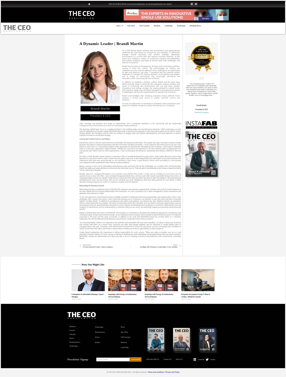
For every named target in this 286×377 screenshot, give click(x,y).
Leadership (168, 26)
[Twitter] (196, 4)
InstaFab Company (201, 112)
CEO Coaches (144, 26)
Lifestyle (72, 334)
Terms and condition (156, 372)
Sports (71, 338)
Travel (97, 337)
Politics (97, 342)
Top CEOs (131, 26)
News (118, 26)
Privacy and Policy (172, 372)
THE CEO (81, 13)
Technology (181, 26)
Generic (72, 330)
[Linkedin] (192, 4)
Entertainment (100, 332)
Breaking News (195, 26)
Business (157, 26)
